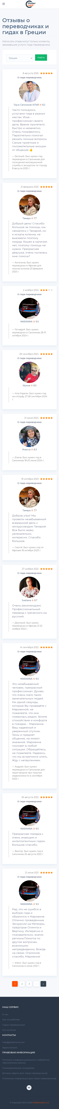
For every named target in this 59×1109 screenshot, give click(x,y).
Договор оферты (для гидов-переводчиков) (24, 1073)
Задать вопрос (9, 1047)
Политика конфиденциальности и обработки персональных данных (25, 1061)
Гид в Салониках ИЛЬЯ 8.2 (29, 104)
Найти (41, 57)
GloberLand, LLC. (41, 1102)
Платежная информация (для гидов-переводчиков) (29, 1078)
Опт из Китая (9, 1030)
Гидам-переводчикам (13, 1025)
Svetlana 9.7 (29, 600)
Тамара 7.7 (30, 218)
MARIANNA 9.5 (29, 321)
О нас (5, 1014)
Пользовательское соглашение (18, 1068)
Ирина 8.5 (29, 385)
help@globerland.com (13, 1042)
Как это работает (11, 1019)
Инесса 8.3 (29, 449)
